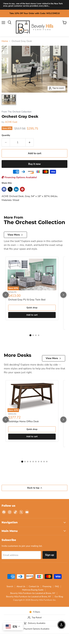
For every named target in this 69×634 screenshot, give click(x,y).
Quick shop (31, 307)
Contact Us (34, 586)
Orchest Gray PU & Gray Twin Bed (26, 299)
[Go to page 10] (46, 461)
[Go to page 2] (33, 335)
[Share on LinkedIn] (16, 189)
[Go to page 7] (38, 461)
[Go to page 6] (36, 461)
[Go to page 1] (30, 335)
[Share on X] (10, 189)
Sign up (49, 555)
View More (14, 234)
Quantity (6, 135)
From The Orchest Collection (16, 111)
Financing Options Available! (20, 177)
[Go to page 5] (33, 461)
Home (5, 41)
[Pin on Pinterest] (22, 189)
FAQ (57, 586)
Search (10, 586)
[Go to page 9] (44, 461)
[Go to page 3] (36, 335)
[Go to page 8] (41, 461)
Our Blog (59, 596)
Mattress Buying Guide (32, 589)
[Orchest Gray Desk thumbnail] (9, 100)
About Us (21, 586)
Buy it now (34, 164)
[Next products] (63, 295)
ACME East (11, 122)
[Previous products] (6, 295)
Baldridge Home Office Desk (23, 421)
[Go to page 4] (38, 335)
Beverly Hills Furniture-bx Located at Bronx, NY (32, 593)
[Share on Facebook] (4, 189)
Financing (47, 586)
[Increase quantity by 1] (30, 142)
